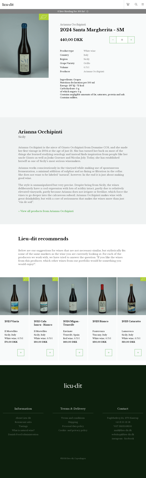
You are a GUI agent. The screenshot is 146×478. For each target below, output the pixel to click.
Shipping (73, 422)
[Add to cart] (131, 39)
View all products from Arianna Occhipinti (47, 211)
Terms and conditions (73, 418)
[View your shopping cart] (128, 4)
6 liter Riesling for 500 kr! (71, 11)
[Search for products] (136, 4)
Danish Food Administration (23, 434)
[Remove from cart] (113, 39)
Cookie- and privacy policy (72, 430)
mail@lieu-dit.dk (123, 430)
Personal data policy (73, 426)
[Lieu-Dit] (8, 4)
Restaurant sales (23, 422)
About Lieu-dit (23, 418)
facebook (129, 438)
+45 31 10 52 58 (122, 422)
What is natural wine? (23, 430)
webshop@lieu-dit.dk (123, 434)
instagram (117, 438)
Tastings (23, 426)
